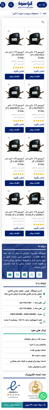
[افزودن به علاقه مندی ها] (29, 31)
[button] (43, 396)
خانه (44, 13)
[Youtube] (10, 275)
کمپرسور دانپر (39, 64)
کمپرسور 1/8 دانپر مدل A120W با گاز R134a (14, 213)
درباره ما (42, 246)
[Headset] (17, 275)
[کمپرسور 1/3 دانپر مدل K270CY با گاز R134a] (14, 39)
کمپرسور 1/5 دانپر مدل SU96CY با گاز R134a (34, 161)
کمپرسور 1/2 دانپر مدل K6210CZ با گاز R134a (34, 55)
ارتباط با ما (41, 283)
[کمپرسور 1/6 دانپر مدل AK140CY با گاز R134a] (14, 145)
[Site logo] (25, 5)
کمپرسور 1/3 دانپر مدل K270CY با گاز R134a (14, 55)
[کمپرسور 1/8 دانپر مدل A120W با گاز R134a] (14, 199)
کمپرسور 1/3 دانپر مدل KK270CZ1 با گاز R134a (34, 108)
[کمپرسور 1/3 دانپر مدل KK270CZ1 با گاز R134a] (34, 92)
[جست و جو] (11, 4)
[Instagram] (39, 275)
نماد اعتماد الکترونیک (35, 375)
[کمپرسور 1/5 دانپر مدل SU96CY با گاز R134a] (34, 145)
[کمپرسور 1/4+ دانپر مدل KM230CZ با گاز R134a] (14, 92)
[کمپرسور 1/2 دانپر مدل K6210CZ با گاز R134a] (34, 39)
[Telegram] (24, 275)
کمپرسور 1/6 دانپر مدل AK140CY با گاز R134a (14, 161)
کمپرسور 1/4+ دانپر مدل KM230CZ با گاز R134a (14, 108)
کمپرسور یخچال (38, 61)
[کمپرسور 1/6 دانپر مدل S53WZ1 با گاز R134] (34, 199)
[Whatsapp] (32, 275)
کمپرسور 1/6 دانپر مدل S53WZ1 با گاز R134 (34, 213)
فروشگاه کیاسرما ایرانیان (34, 253)
